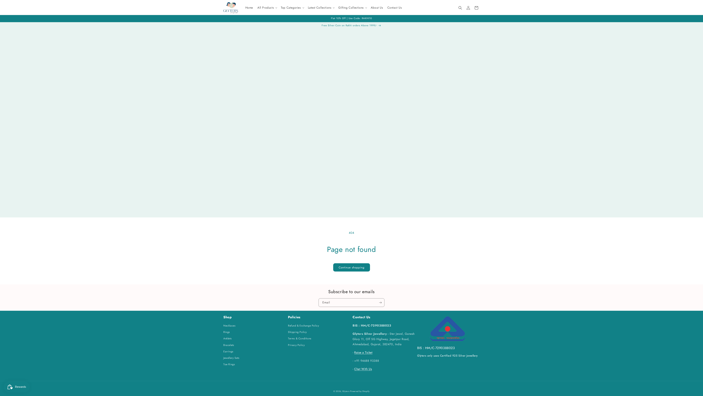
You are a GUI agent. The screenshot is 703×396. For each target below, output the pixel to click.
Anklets (227, 338)
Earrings (228, 351)
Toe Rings (229, 364)
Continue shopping (351, 267)
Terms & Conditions (299, 338)
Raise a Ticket (363, 352)
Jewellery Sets (231, 358)
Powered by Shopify (360, 391)
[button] (267, 8)
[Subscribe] (380, 302)
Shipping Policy (297, 332)
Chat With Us (363, 369)
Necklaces (229, 325)
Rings (226, 332)
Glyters (345, 391)
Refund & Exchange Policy (303, 325)
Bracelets (228, 345)
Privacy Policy (296, 345)
